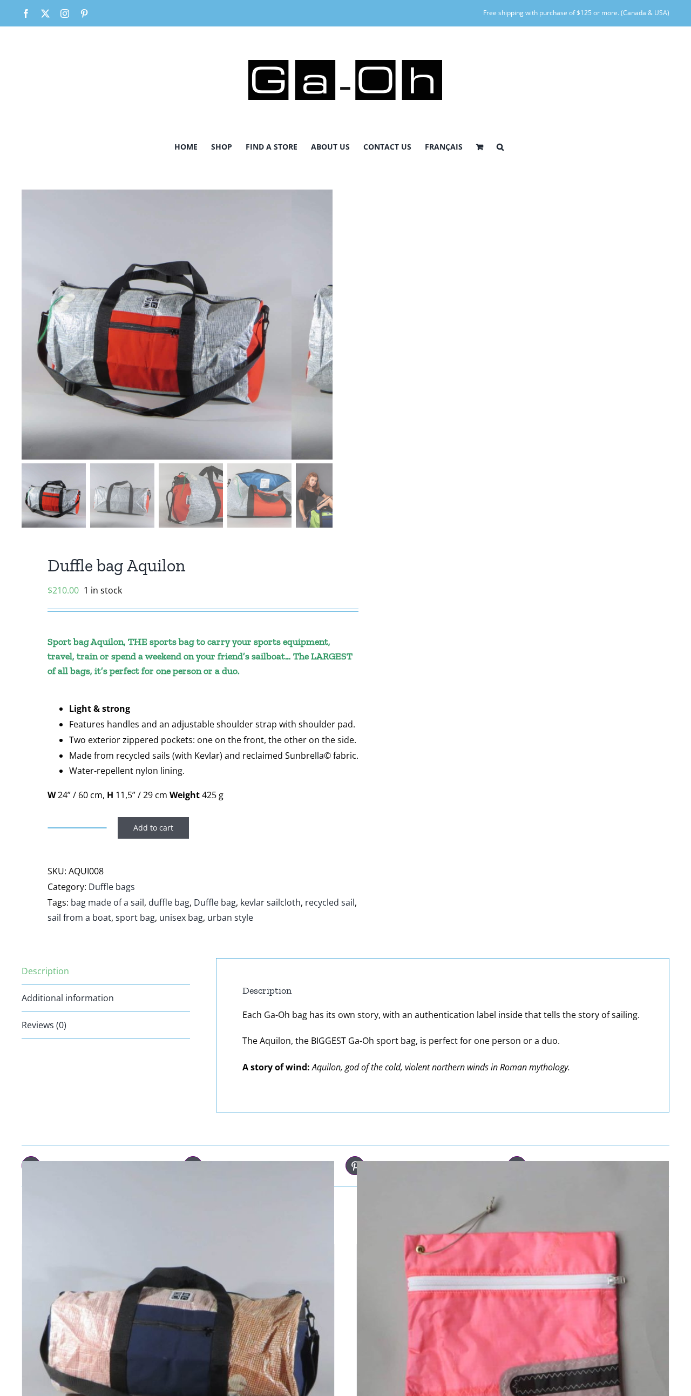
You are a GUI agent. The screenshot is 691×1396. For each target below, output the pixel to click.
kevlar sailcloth (270, 902)
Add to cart (153, 827)
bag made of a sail (107, 902)
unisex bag (181, 917)
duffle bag (168, 902)
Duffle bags (112, 887)
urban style (230, 917)
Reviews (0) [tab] (44, 1025)
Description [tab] (45, 971)
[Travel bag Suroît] (513, 1317)
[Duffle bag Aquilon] (178, 1317)
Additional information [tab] (68, 998)
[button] (500, 146)
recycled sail (330, 902)
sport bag (135, 917)
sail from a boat (79, 917)
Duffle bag (215, 902)
